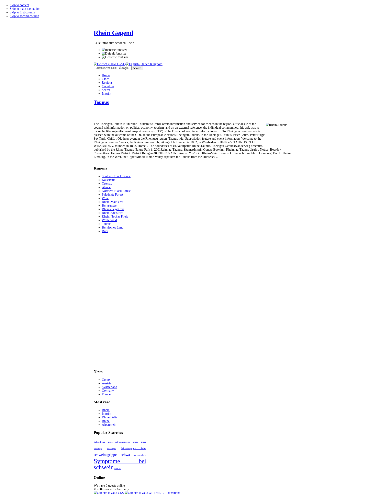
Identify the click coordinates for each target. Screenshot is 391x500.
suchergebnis (140, 455)
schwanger (111, 448)
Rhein (106, 410)
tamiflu (117, 468)
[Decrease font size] (115, 57)
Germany (108, 390)
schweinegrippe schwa (112, 455)
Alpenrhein (109, 424)
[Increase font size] (114, 50)
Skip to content (19, 5)
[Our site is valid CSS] (109, 493)
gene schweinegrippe (119, 442)
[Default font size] (114, 53)
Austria (106, 383)
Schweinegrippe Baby (133, 448)
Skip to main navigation (25, 8)
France (106, 394)
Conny (106, 379)
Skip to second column (24, 16)
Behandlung (99, 442)
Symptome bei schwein (120, 464)
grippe (135, 442)
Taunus (101, 102)
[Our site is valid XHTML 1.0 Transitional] (153, 493)
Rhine (106, 421)
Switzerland (109, 387)
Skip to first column (22, 12)
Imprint (106, 413)
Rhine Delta (109, 417)
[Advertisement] (141, 115)
